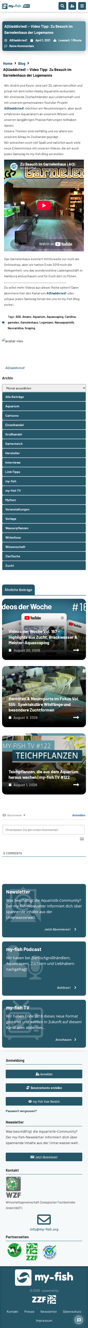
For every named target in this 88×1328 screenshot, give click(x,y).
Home (7, 63)
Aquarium (39, 316)
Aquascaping (55, 316)
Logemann (46, 322)
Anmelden (78, 815)
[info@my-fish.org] (44, 1219)
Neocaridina (15, 328)
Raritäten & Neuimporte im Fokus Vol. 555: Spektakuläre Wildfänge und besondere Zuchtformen (44, 704)
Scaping (30, 328)
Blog (21, 63)
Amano (26, 316)
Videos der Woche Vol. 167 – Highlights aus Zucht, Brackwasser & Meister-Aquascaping (43, 637)
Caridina (70, 316)
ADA (18, 316)
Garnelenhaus (29, 322)
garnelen (13, 322)
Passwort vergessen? (21, 1111)
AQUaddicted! (14, 108)
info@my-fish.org (44, 1229)
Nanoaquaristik (64, 322)
